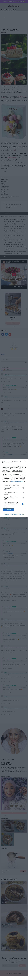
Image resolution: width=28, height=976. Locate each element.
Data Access (14, 514)
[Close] (25, 462)
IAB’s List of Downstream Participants (15, 481)
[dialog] (14, 488)
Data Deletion (6, 514)
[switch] (23, 488)
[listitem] (14, 485)
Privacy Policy (21, 514)
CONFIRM (8, 509)
